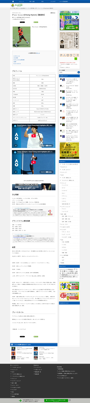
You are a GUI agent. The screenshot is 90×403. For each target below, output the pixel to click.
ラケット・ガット (66, 231)
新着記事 (37, 374)
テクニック (21, 1)
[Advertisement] (69, 324)
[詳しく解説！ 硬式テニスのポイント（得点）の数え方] (63, 131)
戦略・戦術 (64, 252)
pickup (61, 269)
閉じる (38, 53)
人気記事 (68, 273)
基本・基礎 (32, 1)
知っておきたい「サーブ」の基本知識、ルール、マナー (72, 92)
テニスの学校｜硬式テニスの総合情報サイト (18, 8)
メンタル (64, 244)
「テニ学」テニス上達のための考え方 (69, 164)
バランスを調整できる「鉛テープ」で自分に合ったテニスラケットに (72, 119)
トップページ (38, 367)
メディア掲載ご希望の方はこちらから (66, 371)
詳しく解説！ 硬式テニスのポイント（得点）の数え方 (72, 131)
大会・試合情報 (65, 241)
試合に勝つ (72, 277)
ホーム (13, 1)
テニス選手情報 (31, 8)
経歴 (15, 61)
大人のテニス (64, 166)
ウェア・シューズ (66, 234)
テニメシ (64, 208)
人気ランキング (38, 369)
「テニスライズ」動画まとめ (67, 180)
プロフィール (17, 55)
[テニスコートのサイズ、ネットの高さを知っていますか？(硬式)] (63, 111)
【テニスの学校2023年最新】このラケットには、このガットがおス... (72, 125)
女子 (63, 260)
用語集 (62, 262)
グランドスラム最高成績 (19, 59)
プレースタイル (17, 63)
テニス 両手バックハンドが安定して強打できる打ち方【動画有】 (72, 105)
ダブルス (64, 247)
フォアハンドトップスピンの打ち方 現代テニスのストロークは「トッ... (72, 137)
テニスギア (53, 1)
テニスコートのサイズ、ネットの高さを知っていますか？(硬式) (72, 112)
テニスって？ (64, 172)
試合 (42, 1)
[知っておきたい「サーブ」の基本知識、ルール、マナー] (63, 92)
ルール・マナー (64, 224)
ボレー (63, 193)
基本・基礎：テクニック (67, 216)
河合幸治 (65, 277)
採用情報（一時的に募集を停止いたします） (68, 373)
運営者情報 (60, 369)
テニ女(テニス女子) (65, 227)
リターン (64, 198)
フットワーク (65, 185)
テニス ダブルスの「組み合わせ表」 (72, 86)
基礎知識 (64, 275)
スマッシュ (64, 195)
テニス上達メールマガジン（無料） (66, 377)
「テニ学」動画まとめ (66, 177)
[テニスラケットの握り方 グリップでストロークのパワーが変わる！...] (63, 80)
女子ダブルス (70, 275)
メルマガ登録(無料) (63, 1)
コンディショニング (65, 206)
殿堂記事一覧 (38, 371)
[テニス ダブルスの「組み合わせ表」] (63, 86)
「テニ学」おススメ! (65, 169)
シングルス (64, 250)
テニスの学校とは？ (62, 375)
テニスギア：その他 (66, 237)
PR (62, 269)
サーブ (63, 187)
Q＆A (62, 175)
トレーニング (65, 211)
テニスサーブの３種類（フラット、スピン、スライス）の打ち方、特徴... (72, 99)
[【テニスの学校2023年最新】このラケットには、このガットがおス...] (63, 125)
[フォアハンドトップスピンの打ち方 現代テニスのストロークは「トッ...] (63, 137)
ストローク (64, 190)
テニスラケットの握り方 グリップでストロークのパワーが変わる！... (72, 80)
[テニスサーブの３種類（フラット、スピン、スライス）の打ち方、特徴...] (63, 98)
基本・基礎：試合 (66, 218)
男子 (36, 8)
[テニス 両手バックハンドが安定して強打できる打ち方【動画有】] (63, 105)
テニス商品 (69, 271)
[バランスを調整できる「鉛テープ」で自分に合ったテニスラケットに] (63, 118)
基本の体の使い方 (66, 204)
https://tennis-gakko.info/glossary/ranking (19, 210)
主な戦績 (16, 57)
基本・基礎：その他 (66, 221)
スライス (64, 201)
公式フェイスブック (42, 120)
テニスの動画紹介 (69, 269)
